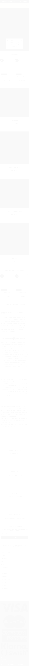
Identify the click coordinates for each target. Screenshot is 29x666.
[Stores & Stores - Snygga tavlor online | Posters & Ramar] (14, 332)
